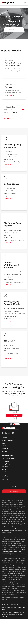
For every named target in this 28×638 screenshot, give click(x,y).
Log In (14, 486)
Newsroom (5, 448)
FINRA (19, 607)
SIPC (24, 607)
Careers (4, 446)
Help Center (5, 482)
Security (4, 469)
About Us (4, 443)
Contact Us (5, 479)
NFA (3, 609)
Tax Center (5, 466)
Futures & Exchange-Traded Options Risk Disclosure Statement (13, 551)
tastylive (4, 451)
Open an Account (14, 491)
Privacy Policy (6, 464)
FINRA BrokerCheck (7, 440)
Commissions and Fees (8, 472)
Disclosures (5, 461)
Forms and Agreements (8, 458)
